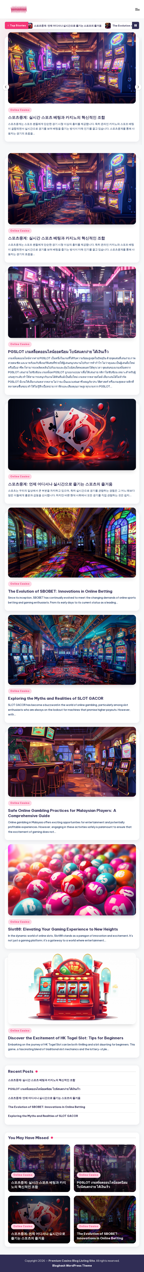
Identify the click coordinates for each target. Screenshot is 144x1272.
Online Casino (19, 110)
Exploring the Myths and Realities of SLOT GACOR (56, 717)
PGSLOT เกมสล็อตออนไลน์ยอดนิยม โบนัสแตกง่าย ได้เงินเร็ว (58, 117)
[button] (138, 96)
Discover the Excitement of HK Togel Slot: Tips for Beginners (65, 1056)
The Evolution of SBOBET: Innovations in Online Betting (85, 25)
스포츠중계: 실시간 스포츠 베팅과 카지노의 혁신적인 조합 (56, 257)
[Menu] (137, 9)
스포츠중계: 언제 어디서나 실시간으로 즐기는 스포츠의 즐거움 (60, 503)
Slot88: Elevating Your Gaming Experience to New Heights (63, 948)
